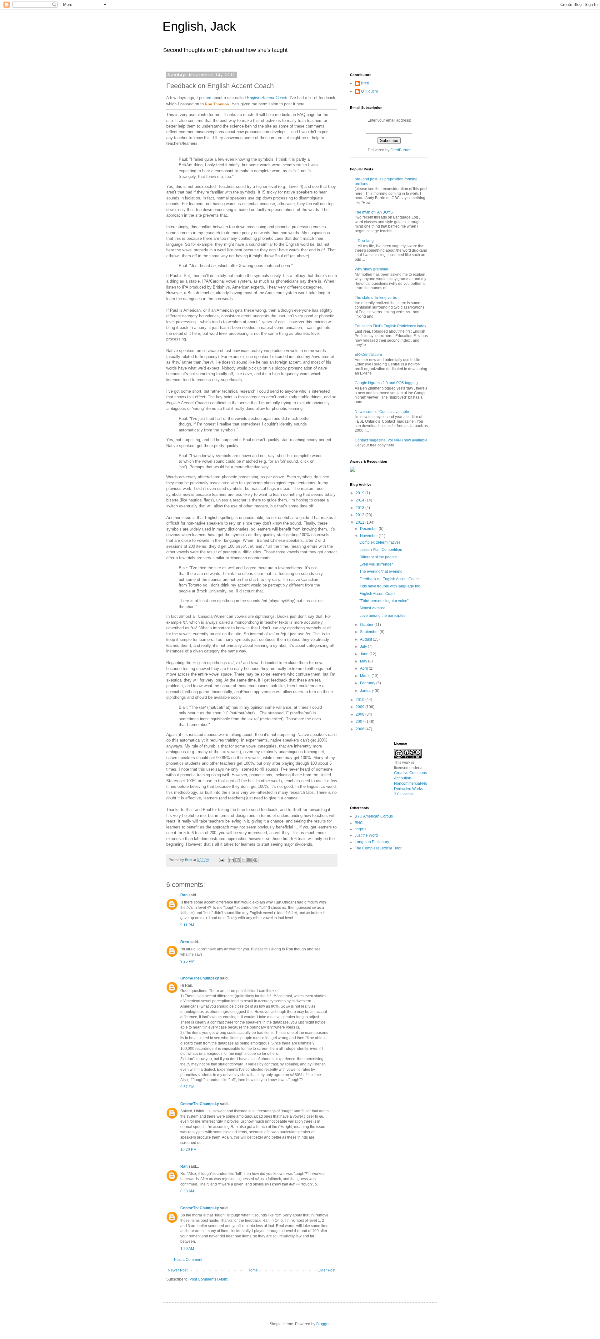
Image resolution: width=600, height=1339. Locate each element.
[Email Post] (221, 860)
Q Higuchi (369, 91)
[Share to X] (243, 860)
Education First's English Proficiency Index (390, 326)
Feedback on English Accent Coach (389, 579)
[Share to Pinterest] (255, 860)
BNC (359, 823)
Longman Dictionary (372, 842)
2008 (360, 714)
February (368, 683)
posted (205, 97)
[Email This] (231, 860)
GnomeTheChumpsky (199, 978)
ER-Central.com (368, 354)
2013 (360, 508)
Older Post (326, 1270)
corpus (360, 829)
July (364, 646)
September (370, 632)
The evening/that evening (380, 571)
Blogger (322, 1324)
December (369, 528)
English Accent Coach (267, 97)
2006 (360, 729)
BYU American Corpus (374, 816)
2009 (360, 707)
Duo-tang (366, 241)
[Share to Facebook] (249, 860)
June (364, 654)
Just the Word (366, 835)
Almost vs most (372, 608)
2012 (360, 515)
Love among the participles (382, 615)
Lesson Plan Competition (380, 549)
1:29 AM (187, 1248)
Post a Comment (188, 1259)
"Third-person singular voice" (383, 601)
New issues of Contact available (382, 412)
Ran (184, 895)
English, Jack (199, 26)
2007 (360, 721)
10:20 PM (188, 1149)
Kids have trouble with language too (389, 586)
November (369, 536)
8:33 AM (187, 1191)
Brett (184, 942)
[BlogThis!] (237, 860)
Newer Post (178, 1270)
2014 (360, 500)
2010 (360, 699)
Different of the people (378, 557)
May (364, 661)
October (367, 624)
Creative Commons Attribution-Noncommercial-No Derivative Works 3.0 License (410, 783)
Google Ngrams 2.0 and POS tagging (386, 383)
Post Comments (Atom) (208, 1279)
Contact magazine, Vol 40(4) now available (391, 440)
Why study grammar (371, 269)
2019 (360, 493)
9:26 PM (187, 961)
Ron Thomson (217, 104)
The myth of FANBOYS (374, 212)
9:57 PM (187, 1087)
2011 (360, 522)
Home (253, 1270)
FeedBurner (400, 150)
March (366, 676)
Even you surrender (376, 564)
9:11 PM (187, 925)
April (364, 668)
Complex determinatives (380, 542)
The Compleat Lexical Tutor (378, 848)
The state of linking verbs (376, 297)
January (367, 690)
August (366, 639)
